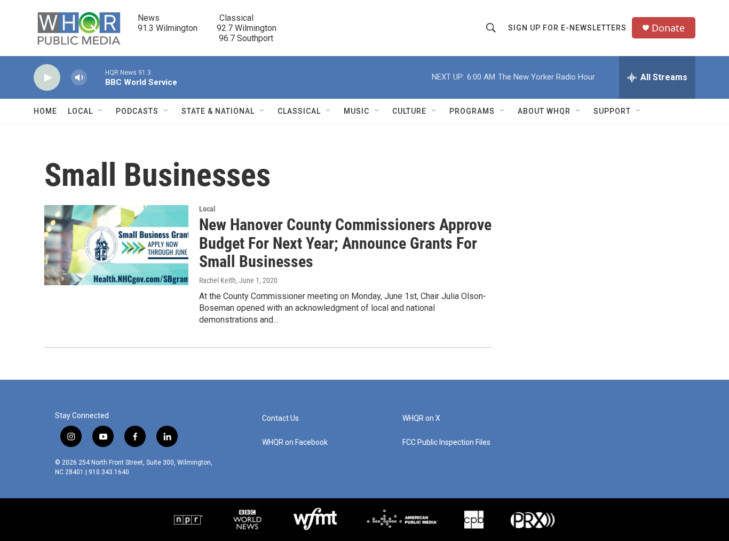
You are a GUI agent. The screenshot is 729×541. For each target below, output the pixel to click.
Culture (409, 111)
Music (356, 111)
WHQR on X (421, 418)
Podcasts (137, 111)
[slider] (96, 77)
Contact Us (280, 418)
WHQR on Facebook (295, 442)
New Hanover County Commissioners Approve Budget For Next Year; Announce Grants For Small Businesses (345, 243)
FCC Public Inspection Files (446, 442)
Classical (299, 111)
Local (80, 111)
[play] (47, 78)
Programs (472, 111)
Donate (668, 28)
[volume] (79, 78)
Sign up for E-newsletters (567, 27)
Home (45, 111)
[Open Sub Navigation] (101, 111)
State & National (218, 111)
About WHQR (544, 111)
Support (612, 111)
